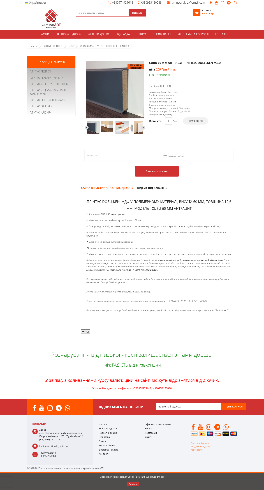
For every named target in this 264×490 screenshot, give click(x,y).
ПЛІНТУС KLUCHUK (40, 112)
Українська (37, 2)
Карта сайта (196, 449)
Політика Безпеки (200, 443)
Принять (133, 484)
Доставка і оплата (108, 449)
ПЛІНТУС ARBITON (40, 71)
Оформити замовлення (158, 424)
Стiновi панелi (162, 34)
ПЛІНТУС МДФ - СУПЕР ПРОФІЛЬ (49, 84)
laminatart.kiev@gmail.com (188, 2)
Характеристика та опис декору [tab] (107, 188)
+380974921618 (122, 2)
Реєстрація (151, 432)
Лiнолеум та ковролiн (193, 34)
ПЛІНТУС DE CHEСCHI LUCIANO (47, 100)
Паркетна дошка (98, 34)
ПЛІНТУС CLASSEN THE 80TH (47, 77)
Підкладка (122, 34)
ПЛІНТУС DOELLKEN (41, 106)
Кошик (149, 428)
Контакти (221, 34)
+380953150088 (151, 2)
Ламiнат (45, 34)
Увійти (148, 437)
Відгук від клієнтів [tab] (152, 188)
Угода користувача (200, 446)
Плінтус (141, 34)
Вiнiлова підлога (69, 34)
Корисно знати (107, 445)
